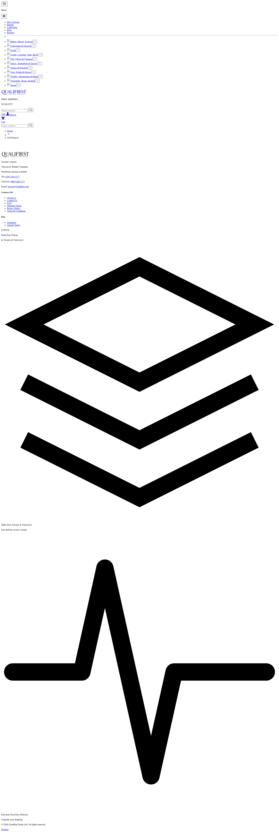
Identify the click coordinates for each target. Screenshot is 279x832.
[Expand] (35, 41)
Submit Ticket (13, 225)
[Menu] (4, 4)
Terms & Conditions (16, 211)
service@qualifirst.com (18, 186)
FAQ (9, 203)
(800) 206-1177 (18, 181)
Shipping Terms (14, 206)
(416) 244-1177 (12, 176)
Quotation (11, 222)
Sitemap (5, 829)
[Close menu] (4, 16)
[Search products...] (30, 110)
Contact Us (12, 200)
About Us (11, 198)
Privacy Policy (13, 208)
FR (3, 115)
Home (10, 131)
